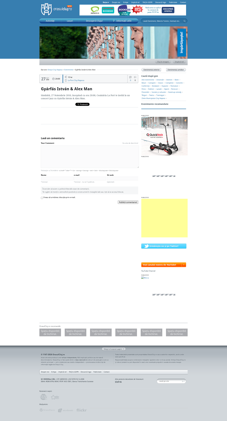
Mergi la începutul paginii (113, 349)
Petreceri (174, 89)
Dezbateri (155, 86)
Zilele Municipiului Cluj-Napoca (153, 98)
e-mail (84, 178)
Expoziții (165, 86)
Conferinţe (146, 86)
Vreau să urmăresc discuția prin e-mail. (59, 197)
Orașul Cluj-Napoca (58, 9)
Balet (177, 80)
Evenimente (68, 70)
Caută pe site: (158, 381)
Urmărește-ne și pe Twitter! (163, 246)
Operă (166, 89)
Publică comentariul (128, 202)
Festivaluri (174, 86)
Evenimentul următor (176, 70)
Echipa (125, 2)
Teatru (151, 95)
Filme (144, 89)
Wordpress (47, 410)
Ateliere (169, 80)
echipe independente (69, 357)
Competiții (170, 83)
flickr (81, 410)
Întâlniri (151, 89)
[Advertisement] (164, 218)
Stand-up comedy (174, 92)
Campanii (152, 83)
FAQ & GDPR (147, 2)
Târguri (144, 95)
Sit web (110, 178)
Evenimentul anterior (152, 70)
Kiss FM (43, 397)
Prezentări (145, 92)
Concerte (179, 83)
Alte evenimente (148, 80)
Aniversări (160, 80)
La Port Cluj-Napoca (76, 80)
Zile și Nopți (54, 397)
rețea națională (80, 360)
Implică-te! (135, 2)
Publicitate (173, 2)
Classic (160, 83)
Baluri (144, 83)
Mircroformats (65, 410)
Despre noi (116, 2)
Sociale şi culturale (159, 92)
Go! (184, 21)
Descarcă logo (160, 2)
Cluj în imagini (163, 62)
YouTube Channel (148, 271)
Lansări (159, 89)
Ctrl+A (118, 382)
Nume (44, 178)
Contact (183, 2)
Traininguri (160, 95)
